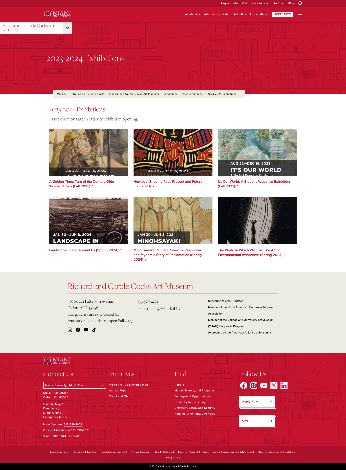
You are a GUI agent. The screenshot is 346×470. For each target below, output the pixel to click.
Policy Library (173, 457)
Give (291, 3)
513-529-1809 (73, 424)
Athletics (240, 14)
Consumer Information (85, 452)
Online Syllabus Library (190, 402)
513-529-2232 (148, 301)
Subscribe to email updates (225, 301)
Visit (245, 3)
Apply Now (282, 14)
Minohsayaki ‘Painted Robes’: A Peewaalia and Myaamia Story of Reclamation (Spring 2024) (168, 255)
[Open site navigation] (300, 14)
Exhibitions (171, 94)
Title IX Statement (164, 452)
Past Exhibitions (192, 94)
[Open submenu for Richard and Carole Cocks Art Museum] (67, 28)
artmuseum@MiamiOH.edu (160, 308)
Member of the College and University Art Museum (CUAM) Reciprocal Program (240, 323)
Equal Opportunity (60, 452)
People (179, 385)
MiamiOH (62, 94)
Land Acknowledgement (114, 452)
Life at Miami (259, 14)
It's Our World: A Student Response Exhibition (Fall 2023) (254, 184)
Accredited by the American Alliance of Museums (240, 332)
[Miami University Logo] (57, 14)
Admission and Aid (217, 14)
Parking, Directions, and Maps (194, 413)
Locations (258, 3)
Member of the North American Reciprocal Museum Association (241, 310)
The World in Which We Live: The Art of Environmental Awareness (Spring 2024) (250, 252)
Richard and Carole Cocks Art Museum (28, 27)
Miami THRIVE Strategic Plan (128, 385)
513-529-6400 (71, 436)
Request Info (229, 3)
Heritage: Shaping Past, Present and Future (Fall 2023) (168, 184)
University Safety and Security (194, 408)
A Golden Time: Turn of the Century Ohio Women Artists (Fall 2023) (81, 184)
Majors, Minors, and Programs (194, 390)
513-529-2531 (80, 430)
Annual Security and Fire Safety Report (233, 452)
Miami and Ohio (119, 396)
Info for (276, 3)
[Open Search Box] (300, 3)
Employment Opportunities (192, 396)
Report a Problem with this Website (277, 452)
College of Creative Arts (88, 94)
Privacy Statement (141, 452)
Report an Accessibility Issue (193, 452)
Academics (192, 14)
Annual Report (118, 390)
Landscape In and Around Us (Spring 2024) (83, 250)
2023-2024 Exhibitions (222, 94)
